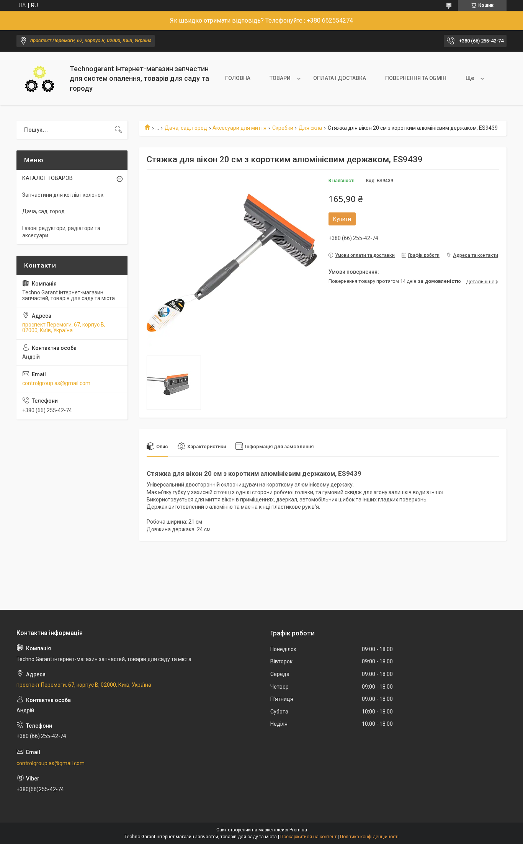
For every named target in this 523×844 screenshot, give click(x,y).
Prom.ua (298, 830)
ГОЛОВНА (237, 78)
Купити (342, 219)
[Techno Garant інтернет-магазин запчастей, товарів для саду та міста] (40, 79)
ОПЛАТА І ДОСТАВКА (339, 78)
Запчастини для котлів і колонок (62, 195)
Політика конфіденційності (369, 836)
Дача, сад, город (186, 128)
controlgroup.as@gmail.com (56, 383)
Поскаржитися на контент (308, 836)
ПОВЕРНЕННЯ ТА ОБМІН (415, 78)
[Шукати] (118, 130)
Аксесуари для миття (239, 128)
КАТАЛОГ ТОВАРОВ (47, 178)
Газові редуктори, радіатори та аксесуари (61, 232)
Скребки (282, 128)
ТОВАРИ (280, 78)
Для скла (310, 128)
